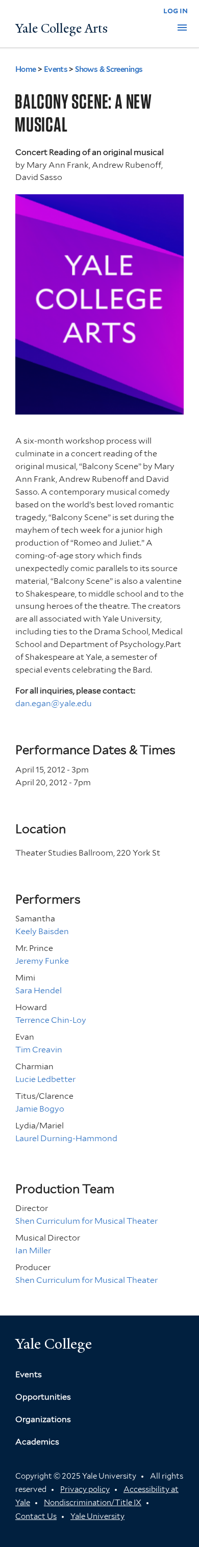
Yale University (97, 1516)
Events (56, 69)
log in (175, 10)
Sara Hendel (38, 990)
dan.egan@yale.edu (53, 703)
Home (25, 69)
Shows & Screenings (108, 69)
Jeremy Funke (42, 961)
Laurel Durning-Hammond (66, 1138)
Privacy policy (85, 1489)
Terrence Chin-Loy (50, 1020)
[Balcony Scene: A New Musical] (99, 407)
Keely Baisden (42, 931)
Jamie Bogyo (39, 1109)
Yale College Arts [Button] (61, 28)
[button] (182, 27)
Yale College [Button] (53, 1343)
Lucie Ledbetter (45, 1079)
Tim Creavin (38, 1049)
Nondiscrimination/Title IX (92, 1502)
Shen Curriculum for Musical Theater (86, 1221)
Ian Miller (33, 1250)
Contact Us (36, 1516)
